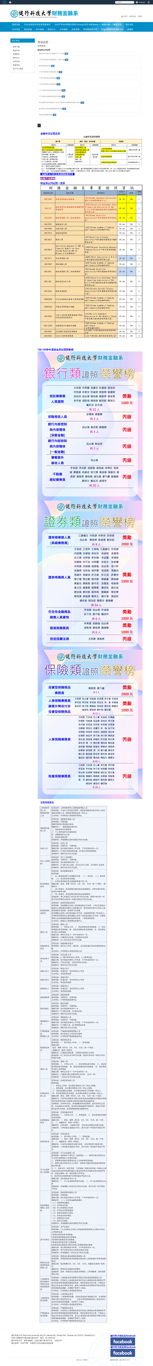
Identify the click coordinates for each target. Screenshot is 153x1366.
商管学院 (132, 16)
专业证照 (16, 61)
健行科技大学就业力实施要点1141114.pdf (51, 53)
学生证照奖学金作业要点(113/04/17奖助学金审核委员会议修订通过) (59, 102)
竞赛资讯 (16, 65)
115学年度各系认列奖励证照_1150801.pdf (51, 59)
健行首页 (124, 16)
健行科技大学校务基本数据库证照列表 (50, 108)
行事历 (140, 16)
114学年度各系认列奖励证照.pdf (48, 72)
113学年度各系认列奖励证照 (47, 78)
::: (142, 13)
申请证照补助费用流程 (45, 115)
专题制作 (16, 54)
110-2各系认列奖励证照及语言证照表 (50, 96)
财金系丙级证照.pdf (45, 66)
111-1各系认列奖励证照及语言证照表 (50, 90)
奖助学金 (16, 50)
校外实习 (16, 58)
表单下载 (16, 47)
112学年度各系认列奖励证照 (47, 84)
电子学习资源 (18, 68)
